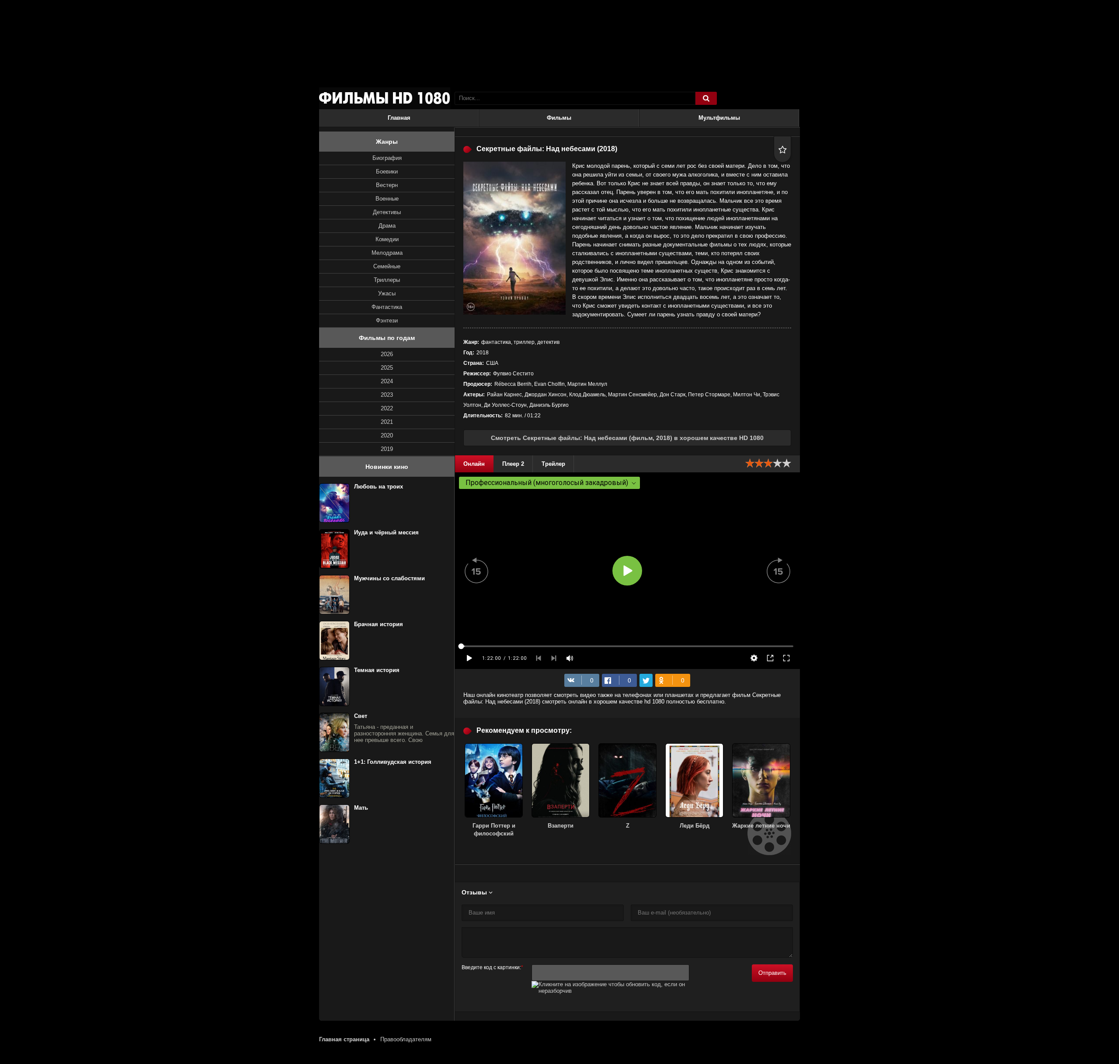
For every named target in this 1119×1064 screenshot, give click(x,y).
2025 (387, 367)
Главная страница (344, 1039)
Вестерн (387, 185)
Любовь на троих (378, 486)
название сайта (384, 98)
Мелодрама (387, 253)
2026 (387, 354)
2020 (387, 435)
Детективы (387, 212)
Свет (360, 716)
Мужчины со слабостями (389, 578)
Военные (387, 198)
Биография (387, 158)
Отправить (772, 973)
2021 (387, 422)
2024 (387, 381)
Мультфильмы (719, 117)
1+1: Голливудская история (392, 762)
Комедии (387, 239)
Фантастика (387, 307)
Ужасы (387, 293)
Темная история (377, 670)
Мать (361, 807)
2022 (387, 408)
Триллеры (387, 280)
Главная (399, 117)
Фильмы (559, 117)
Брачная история (378, 624)
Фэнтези (387, 320)
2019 (387, 449)
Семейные (386, 266)
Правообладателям (405, 1039)
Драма (387, 225)
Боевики (387, 171)
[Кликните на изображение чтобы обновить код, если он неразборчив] (610, 991)
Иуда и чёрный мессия (386, 532)
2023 (387, 395)
